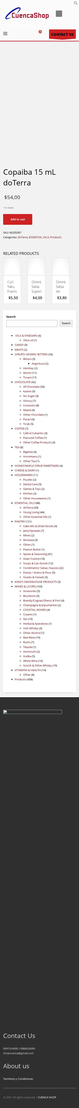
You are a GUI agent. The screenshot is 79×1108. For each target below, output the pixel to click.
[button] (76, 4)
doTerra (23, 237)
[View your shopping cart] (42, 34)
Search (11, 317)
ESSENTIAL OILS (39, 237)
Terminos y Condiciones (18, 1079)
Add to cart (18, 219)
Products (56, 237)
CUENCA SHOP (47, 1097)
